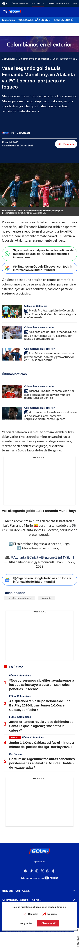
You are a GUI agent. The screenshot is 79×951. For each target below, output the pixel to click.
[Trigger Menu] (5, 12)
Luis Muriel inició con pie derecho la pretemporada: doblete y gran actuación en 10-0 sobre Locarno (49, 356)
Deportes (33, 913)
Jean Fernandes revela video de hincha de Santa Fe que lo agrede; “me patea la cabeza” (41, 726)
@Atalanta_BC (21, 557)
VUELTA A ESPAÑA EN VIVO (34, 20)
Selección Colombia (35, 305)
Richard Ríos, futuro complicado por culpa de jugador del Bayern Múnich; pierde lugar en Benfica (49, 394)
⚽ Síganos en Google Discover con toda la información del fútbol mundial (42, 268)
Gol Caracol (38, 3)
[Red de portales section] (73, 890)
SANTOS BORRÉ (63, 20)
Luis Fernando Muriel (20, 598)
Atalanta (46, 598)
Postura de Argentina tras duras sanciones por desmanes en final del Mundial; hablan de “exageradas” (42, 763)
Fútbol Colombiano (20, 675)
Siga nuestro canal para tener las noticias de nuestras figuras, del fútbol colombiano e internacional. (43, 253)
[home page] (4, 3)
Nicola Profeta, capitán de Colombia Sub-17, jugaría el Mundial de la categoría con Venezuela (50, 314)
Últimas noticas (20, 3)
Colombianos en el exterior (34, 58)
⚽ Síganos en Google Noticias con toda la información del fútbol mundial (42, 579)
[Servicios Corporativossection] (73, 900)
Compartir (69, 144)
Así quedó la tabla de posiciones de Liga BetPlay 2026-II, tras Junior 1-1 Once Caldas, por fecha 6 (39, 705)
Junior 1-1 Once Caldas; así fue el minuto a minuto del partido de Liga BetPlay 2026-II (41, 744)
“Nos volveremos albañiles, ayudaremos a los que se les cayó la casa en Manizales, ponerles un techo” (41, 684)
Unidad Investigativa (58, 3)
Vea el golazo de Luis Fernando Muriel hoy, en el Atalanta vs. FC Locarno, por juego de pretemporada (50, 335)
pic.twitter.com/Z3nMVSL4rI (53, 557)
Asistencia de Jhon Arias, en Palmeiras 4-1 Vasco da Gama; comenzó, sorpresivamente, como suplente (50, 415)
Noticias (52, 913)
